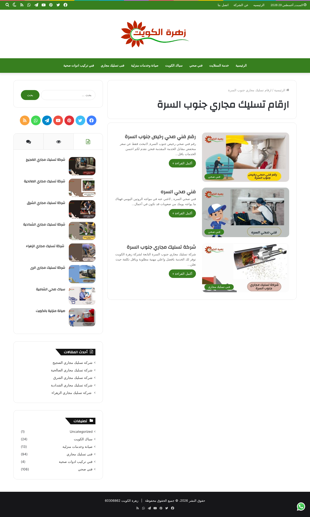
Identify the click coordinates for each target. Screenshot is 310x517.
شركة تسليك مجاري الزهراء (45, 246)
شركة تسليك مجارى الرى (47, 268)
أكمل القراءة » (182, 163)
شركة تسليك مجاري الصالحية (44, 181)
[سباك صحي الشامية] (82, 296)
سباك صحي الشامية (50, 289)
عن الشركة (240, 5)
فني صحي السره (178, 191)
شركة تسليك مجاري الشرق (46, 203)
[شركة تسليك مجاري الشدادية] (82, 231)
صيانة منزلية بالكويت (50, 311)
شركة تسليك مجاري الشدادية (44, 224)
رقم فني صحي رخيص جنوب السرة (160, 136)
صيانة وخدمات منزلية (144, 65)
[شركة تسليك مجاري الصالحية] (82, 188)
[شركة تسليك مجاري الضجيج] (82, 166)
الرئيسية (241, 65)
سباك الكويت (174, 65)
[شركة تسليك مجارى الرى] (82, 274)
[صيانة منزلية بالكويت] (82, 317)
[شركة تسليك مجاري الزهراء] (82, 252)
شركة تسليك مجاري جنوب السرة (161, 246)
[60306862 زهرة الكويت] (155, 34)
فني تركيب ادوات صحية (78, 65)
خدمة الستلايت (219, 65)
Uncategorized (81, 432)
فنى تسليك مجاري (112, 65)
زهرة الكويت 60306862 (121, 500)
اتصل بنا (223, 5)
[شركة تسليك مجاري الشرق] (82, 209)
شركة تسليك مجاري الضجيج (45, 160)
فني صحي (195, 65)
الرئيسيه (258, 5)
